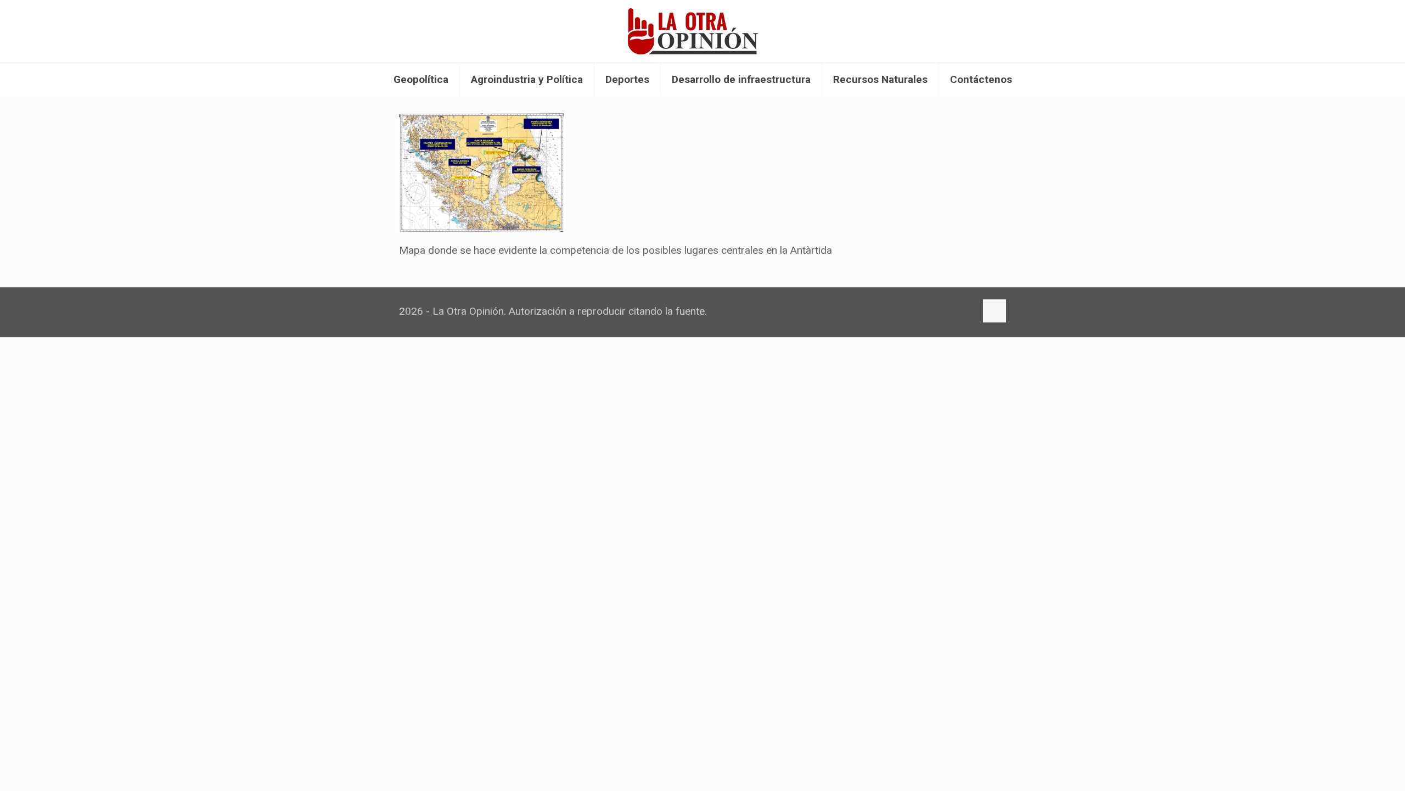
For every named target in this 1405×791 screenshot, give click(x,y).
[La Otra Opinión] (702, 31)
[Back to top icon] (994, 310)
